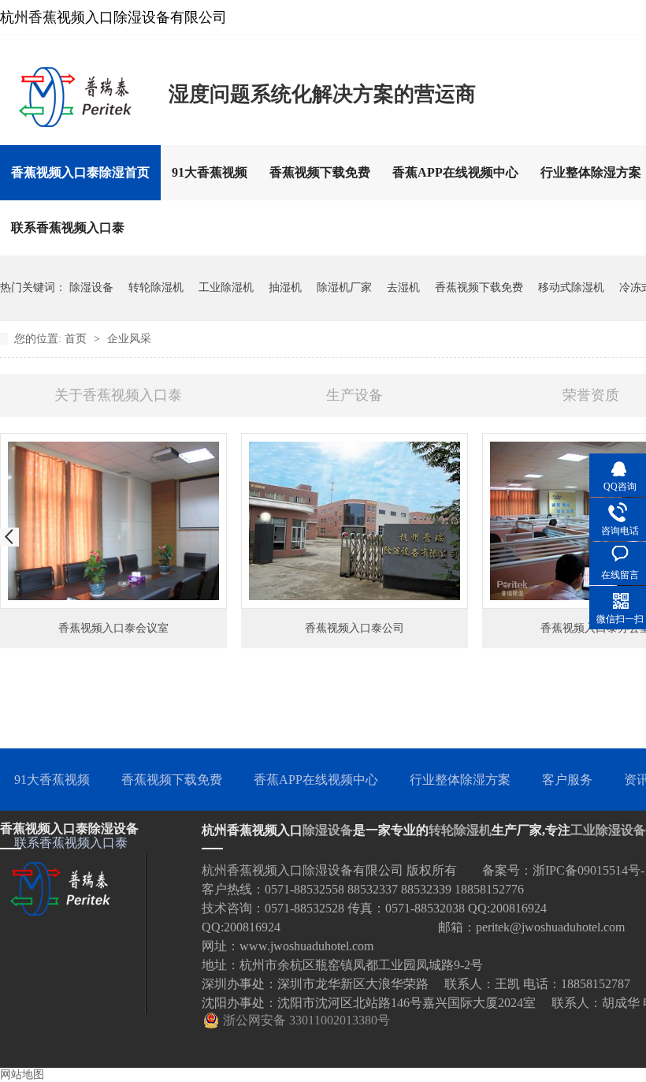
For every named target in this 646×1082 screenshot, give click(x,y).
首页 (77, 339)
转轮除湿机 (156, 287)
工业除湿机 (226, 287)
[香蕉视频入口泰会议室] (113, 521)
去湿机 (403, 287)
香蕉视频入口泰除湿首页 (80, 172)
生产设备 (354, 395)
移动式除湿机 (571, 287)
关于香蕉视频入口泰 (118, 395)
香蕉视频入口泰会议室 (113, 628)
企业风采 (129, 339)
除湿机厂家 (344, 287)
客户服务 (567, 779)
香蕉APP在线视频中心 (455, 172)
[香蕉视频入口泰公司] (354, 521)
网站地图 (22, 1074)
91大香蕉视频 (209, 172)
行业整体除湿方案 (460, 779)
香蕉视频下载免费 (319, 172)
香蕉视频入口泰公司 (354, 628)
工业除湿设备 (608, 830)
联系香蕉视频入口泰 (67, 227)
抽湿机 (285, 287)
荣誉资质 (590, 395)
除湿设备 (91, 287)
